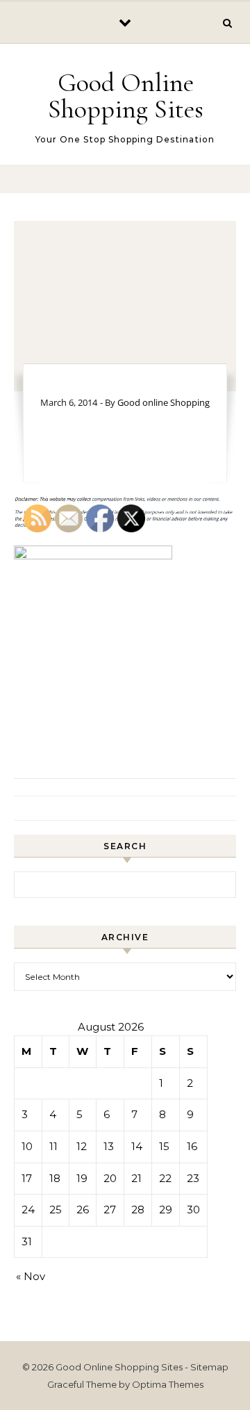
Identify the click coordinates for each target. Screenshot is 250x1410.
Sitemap (209, 1366)
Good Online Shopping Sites (125, 96)
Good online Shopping (163, 402)
